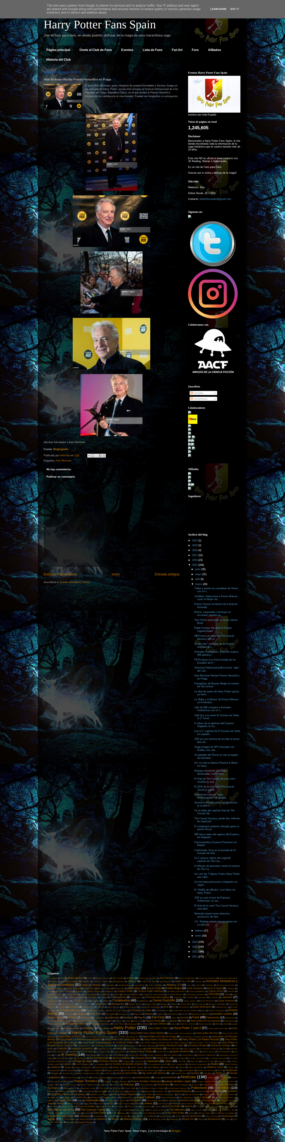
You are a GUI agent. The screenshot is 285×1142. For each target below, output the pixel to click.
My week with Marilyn (153, 1073)
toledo (87, 1113)
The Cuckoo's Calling (93, 1109)
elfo (203, 1010)
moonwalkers (188, 1070)
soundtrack (163, 1103)
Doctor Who (185, 1004)
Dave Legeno (190, 1001)
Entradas (198, 393)
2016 (195, 560)
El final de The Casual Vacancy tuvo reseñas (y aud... (214, 780)
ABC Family (118, 978)
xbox (227, 1119)
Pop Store (104, 1088)
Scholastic (135, 1100)
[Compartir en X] (96, 456)
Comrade (202, 997)
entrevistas (96, 1014)
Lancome (138, 1061)
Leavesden (153, 1061)
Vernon (178, 1116)
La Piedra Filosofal (108, 1061)
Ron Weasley (204, 1097)
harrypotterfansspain (104, 1046)
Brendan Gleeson (64, 991)
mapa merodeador (83, 1067)
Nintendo (85, 1077)
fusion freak (118, 1024)
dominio (62, 1007)
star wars (54, 1106)
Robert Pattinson (168, 1097)
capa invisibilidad (197, 991)
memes (231, 1067)
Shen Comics (74, 1103)
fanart (174, 1018)
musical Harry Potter (127, 1073)
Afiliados (214, 50)
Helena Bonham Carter (171, 1045)
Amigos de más (148, 981)
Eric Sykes (110, 1014)
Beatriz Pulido (104, 988)
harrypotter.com (84, 1046)
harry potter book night (218, 1028)
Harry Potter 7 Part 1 (158, 1028)
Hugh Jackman (189, 1049)
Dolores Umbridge (217, 1004)
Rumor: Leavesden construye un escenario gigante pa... (212, 614)
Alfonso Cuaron (101, 981)
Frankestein (229, 1021)
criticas (106, 1001)
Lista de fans (208, 1061)
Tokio (78, 1113)
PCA (107, 1085)
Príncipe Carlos (118, 1091)
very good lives (193, 1116)
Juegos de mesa (136, 1055)
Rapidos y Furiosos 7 (165, 1094)
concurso (227, 997)
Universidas (99, 1116)
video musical (211, 1116)
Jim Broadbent (224, 1052)
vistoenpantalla (86, 1119)
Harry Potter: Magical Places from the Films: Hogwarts (163, 1043)
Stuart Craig (133, 1106)
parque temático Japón (178, 1081)
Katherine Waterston (206, 1055)
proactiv (148, 1091)
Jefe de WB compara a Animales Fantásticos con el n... (212, 709)
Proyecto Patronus (181, 1091)
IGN (224, 1049)
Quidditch (232, 1091)
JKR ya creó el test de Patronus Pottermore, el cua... (212, 899)
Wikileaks (174, 1119)
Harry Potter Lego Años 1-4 (98, 1037)
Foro (195, 50)
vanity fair (122, 1116)
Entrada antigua (167, 574)
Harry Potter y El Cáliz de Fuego (159, 1036)
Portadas (117, 1088)
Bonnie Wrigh (154, 988)
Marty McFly (169, 1067)
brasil (50, 991)
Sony (137, 1103)
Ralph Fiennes (128, 1094)
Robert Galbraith (146, 1097)
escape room (124, 1014)
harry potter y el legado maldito (194, 1037)
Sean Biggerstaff (154, 1100)
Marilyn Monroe (120, 1067)
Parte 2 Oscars (70, 1085)
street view (119, 1106)
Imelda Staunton (57, 1052)
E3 (174, 1007)
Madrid (214, 1064)
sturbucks (146, 1106)
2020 (195, 545)
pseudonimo (200, 1091)
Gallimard (145, 1024)
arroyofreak (140, 985)
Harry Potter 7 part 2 (187, 1028)
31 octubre (52, 978)
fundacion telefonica (101, 1024)
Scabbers (121, 1100)
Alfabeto (86, 981)
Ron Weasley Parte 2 (225, 1097)
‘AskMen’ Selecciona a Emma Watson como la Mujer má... (216, 598)
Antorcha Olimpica (91, 985)
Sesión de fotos (227, 1100)
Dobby (174, 1004)
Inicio (116, 574)
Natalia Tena (181, 1073)
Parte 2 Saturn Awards (90, 1085)
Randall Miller (146, 1094)
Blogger (176, 1130)
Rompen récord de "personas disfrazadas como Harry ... (210, 772)
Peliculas (129, 1084)
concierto (214, 997)
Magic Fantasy (231, 1064)
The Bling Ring (228, 1106)
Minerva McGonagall (149, 1070)
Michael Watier (130, 1070)
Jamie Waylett (163, 1052)
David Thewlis (84, 1004)
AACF (89, 978)
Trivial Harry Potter (174, 1113)
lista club (195, 1061)
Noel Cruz (128, 1077)
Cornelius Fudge (80, 1001)
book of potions (195, 988)
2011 (195, 956)
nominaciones (143, 1077)
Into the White (86, 1052)
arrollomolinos (124, 985)
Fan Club (158, 1017)
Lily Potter (182, 1061)
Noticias (188, 1077)
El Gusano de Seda (141, 1010)
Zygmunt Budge (85, 1122)
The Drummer (139, 1110)
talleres (189, 1106)
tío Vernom (68, 1113)
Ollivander (212, 1077)
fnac (175, 1021)
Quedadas (215, 1091)
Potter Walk (130, 1088)
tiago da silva (197, 1110)
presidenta (103, 1091)
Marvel (182, 1067)
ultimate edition (204, 1113)
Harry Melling (104, 1028)
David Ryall (53, 1004)
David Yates (101, 1004)
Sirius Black (88, 1103)
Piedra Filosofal (225, 1084)
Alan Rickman (63, 460)
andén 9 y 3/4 (182, 981)
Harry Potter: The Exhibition (205, 1043)
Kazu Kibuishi (62, 1058)
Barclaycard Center (225, 985)
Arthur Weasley (155, 985)
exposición (114, 1017)
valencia (111, 1116)
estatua (160, 1014)
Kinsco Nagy (179, 1058)
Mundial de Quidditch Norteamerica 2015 (81, 1073)
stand (235, 1103)
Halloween (88, 1028)
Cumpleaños (121, 1000)
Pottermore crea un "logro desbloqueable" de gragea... (211, 796)
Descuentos (118, 1004)
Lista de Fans (152, 50)
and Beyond (165, 981)
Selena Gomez (189, 1100)
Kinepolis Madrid (144, 1058)
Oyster (235, 1077)
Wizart (201, 1119)
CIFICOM (213, 994)
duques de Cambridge (150, 1007)
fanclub (184, 1017)
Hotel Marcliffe (173, 1049)
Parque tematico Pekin (207, 1081)
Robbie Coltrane (110, 1097)
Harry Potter (125, 1027)
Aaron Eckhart (102, 978)
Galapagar (132, 1024)
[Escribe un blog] (93, 456)
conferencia (53, 1001)
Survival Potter (172, 1106)
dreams (101, 1007)
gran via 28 (55, 1028)
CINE (227, 994)
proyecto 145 (162, 1091)
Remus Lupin (53, 1097)
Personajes (163, 1084)
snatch (100, 1103)
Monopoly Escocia (170, 1070)
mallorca (55, 1067)
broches (79, 991)
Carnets (230, 991)
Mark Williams (154, 1067)
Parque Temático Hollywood (146, 1081)
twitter (191, 1113)
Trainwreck (134, 1113)
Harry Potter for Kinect (70, 1036)
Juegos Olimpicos (155, 1055)
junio (198, 569)
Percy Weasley (146, 1085)
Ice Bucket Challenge (209, 1049)
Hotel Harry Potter (135, 1049)
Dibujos (163, 1004)
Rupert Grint (65, 1100)
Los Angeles (98, 1064)
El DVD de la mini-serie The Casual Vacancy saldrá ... (214, 788)
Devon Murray (135, 1004)
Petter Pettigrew (181, 1085)
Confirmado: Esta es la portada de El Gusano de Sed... (215, 852)
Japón (196, 1052)
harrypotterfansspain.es (127, 1046)
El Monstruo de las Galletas (185, 1010)
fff (111, 1021)
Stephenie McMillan (87, 1106)
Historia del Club (58, 59)
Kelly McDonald (79, 1058)
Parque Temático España (115, 1081)
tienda (209, 1110)
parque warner (228, 1081)
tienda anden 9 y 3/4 (224, 1110)
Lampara (127, 1061)
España (137, 1014)
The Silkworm (177, 1109)
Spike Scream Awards (190, 1103)
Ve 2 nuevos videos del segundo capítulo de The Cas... (212, 859)
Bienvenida (119, 988)
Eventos (127, 50)
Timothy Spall (54, 1113)
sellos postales (208, 1100)
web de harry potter (157, 1119)
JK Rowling (69, 1054)
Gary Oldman (160, 1023)
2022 (195, 540)
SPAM (174, 1103)
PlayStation (54, 1088)
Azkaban (209, 985)
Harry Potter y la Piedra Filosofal (200, 1039)
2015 (195, 564)
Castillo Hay (105, 994)
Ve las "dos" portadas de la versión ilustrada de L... (214, 645)
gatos (173, 1024)
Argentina (110, 985)
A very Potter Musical (72, 978)
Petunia (195, 1085)
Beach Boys (89, 988)
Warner (115, 1119)
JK (56, 1055)
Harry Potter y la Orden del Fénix (161, 1039)
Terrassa (200, 1106)
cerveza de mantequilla (153, 994)
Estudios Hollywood (200, 1014)
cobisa (104, 997)
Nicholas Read (70, 1077)
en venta (69, 1014)
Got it (234, 9)
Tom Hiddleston (119, 1113)
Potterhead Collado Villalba (151, 1088)
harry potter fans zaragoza (180, 1033)
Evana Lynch (55, 1017)
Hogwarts (62, 1048)
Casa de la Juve (55, 994)
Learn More (218, 9)
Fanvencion (212, 1017)
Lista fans (222, 1061)
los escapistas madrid (157, 1064)
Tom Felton (100, 1112)
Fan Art (177, 50)
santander (109, 1100)
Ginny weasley (205, 1024)
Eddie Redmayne (202, 1007)
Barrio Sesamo (73, 988)
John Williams (119, 1055)
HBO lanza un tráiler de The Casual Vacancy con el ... (214, 637)
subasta (158, 1106)
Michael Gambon (112, 1070)
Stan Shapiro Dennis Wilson (216, 1103)
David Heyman (226, 1000)
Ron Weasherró (187, 1097)
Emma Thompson (217, 1010)
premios (74, 1091)
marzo (199, 584)
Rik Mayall (95, 1097)
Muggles (55, 1073)
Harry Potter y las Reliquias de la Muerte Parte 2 (108, 1042)
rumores (51, 1100)
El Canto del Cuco (70, 1010)
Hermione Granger (221, 1045)
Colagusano (135, 997)
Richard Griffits (80, 1097)
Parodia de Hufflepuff (60, 1081)
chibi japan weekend (195, 994)
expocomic (85, 1018)
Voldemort (102, 1119)
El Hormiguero (162, 1010)
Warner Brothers (133, 1119)
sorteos (148, 1103)
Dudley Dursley (129, 1007)
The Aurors (213, 1106)
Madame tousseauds (197, 1064)
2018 (195, 550)
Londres (67, 1064)
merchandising (54, 1070)
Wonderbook (214, 1119)
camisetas (108, 991)
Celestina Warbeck (131, 994)
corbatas (66, 1001)
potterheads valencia (177, 1088)
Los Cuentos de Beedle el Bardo (125, 1064)
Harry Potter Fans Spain (100, 24)
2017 (195, 555)
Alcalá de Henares (207, 978)
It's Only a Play (103, 1052)
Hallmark (75, 1028)
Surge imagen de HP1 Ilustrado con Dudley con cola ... (214, 748)
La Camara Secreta (217, 1058)
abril (198, 579)
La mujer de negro (82, 1061)
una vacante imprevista (61, 1115)
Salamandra (92, 1100)
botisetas (230, 988)
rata (179, 1094)
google (234, 1024)
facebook (128, 1017)
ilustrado (234, 1049)
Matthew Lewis (215, 1067)
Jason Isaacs (208, 1052)
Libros (168, 1061)
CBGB (116, 994)
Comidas (190, 997)
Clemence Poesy (76, 997)
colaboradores (118, 997)
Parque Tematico (85, 1081)
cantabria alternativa (176, 991)
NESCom (221, 1073)
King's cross (163, 1058)
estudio (185, 1014)
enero (198, 935)
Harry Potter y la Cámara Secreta (122, 1039)
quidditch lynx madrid (99, 1094)
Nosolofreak (170, 1077)
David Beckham (207, 1001)
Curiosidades (143, 1001)
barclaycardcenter (55, 988)
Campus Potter (125, 991)
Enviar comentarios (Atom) (75, 582)
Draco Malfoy (88, 1007)
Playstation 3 (70, 1088)
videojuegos (227, 1116)
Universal (84, 1116)
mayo (198, 574)
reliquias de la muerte (225, 1094)
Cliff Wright (92, 997)
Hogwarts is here (105, 1049)
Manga (68, 1067)
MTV (220, 1070)
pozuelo (51, 1091)
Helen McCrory (148, 1046)
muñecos (108, 1073)
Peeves (116, 1085)
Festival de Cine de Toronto (60, 1021)
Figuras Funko (153, 1021)
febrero (199, 930)
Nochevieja (115, 1077)
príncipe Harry (135, 1091)
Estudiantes (173, 1014)
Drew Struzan (114, 1007)
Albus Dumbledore (187, 978)
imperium (73, 1052)
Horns (119, 1048)
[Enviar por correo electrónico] (89, 456)
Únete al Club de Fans (95, 50)
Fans (195, 1017)
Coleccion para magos (157, 997)
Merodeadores (70, 1070)
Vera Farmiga (166, 1116)
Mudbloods (232, 1070)
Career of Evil (215, 991)
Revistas (66, 1097)
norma (157, 1077)
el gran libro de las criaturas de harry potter (106, 1010)
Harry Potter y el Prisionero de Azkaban (80, 1039)
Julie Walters (172, 1055)
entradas (81, 1014)
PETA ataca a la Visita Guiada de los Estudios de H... (215, 661)
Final (167, 1021)
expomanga (99, 1018)
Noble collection (99, 1077)
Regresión (207, 1094)
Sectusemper (171, 1100)
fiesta (127, 1021)
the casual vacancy (61, 1109)
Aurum (198, 985)
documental (200, 1004)
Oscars (224, 1077)
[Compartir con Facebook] (100, 456)
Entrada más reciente (60, 574)
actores (130, 978)
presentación (88, 1091)
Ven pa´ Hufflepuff (148, 1116)
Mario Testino (137, 1067)
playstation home (87, 1088)
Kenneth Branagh (99, 1058)
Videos (51, 1119)
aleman (54, 981)
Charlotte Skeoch (175, 994)
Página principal (58, 50)
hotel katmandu (154, 1048)
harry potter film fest (207, 1033)
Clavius (61, 997)
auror (189, 985)
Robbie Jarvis (127, 1097)
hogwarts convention (82, 1048)
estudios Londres (222, 1013)
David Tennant (68, 1004)
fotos (183, 1021)
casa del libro (71, 994)
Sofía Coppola (124, 1103)
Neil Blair (208, 1073)
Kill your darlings (121, 1058)
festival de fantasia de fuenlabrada (91, 1021)
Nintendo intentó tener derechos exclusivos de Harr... (212, 915)
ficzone (119, 1021)
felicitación (230, 1018)
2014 (195, 941)
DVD (166, 1007)
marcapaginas (102, 1067)
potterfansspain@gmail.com (215, 199)
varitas (133, 1116)
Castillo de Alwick (88, 994)
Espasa (149, 1014)
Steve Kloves (105, 1106)
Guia (66, 1028)
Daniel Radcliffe (164, 1000)
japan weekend (181, 1051)
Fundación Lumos (76, 1023)
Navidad (194, 1073)
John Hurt (104, 1055)
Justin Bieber (188, 1055)
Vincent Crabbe (68, 1119)
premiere (62, 1091)
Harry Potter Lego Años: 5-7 (126, 1037)
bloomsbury (134, 988)
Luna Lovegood (177, 1064)
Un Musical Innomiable (224, 1113)
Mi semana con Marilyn (91, 1070)
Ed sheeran (184, 1007)
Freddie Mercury (55, 1024)
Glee (218, 1024)
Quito (114, 1094)
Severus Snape (56, 1103)
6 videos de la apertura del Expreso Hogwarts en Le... (214, 725)
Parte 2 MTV (53, 1085)
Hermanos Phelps (197, 1045)
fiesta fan (138, 1021)
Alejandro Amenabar (228, 978)
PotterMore (222, 1087)
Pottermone (199, 1087)
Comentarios (200, 398)
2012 (195, 951)
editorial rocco (221, 1007)
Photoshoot (208, 1085)
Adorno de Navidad (147, 978)
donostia (73, 1007)
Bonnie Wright (173, 988)
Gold (226, 1024)
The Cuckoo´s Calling (120, 1110)
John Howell (91, 1055)
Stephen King (68, 1106)
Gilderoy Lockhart (187, 1024)
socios (110, 1103)
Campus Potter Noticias (150, 991)
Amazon (132, 981)
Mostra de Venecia (206, 1070)
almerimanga (118, 981)
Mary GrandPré (196, 1067)
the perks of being (157, 1110)
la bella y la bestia (197, 1058)
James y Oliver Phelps (141, 1051)
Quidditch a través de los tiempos (68, 1094)
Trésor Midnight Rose (151, 1113)
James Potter (120, 1052)
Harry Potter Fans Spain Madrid (147, 1033)
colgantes (178, 997)
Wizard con (188, 1119)
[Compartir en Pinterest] (104, 456)
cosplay (95, 1001)
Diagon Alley (150, 1004)
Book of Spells (214, 988)
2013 (195, 946)
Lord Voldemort (83, 1064)
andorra (198, 981)
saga (80, 1100)
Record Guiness (192, 1094)
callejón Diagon (94, 991)
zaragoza (70, 1122)
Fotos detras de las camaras (205, 1021)
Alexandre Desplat (69, 981)
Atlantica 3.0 (173, 984)
